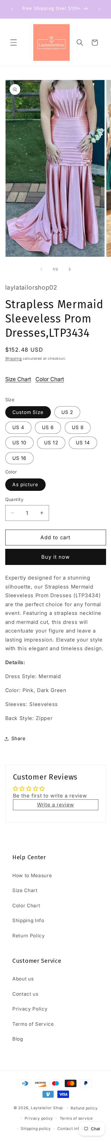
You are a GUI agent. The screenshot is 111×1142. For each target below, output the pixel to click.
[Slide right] (69, 269)
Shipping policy (36, 1128)
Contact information (77, 1128)
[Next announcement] (99, 9)
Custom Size (28, 412)
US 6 (48, 427)
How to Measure (32, 875)
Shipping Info (28, 920)
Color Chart (49, 379)
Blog (17, 1039)
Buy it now (55, 557)
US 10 (19, 443)
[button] (13, 42)
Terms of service (76, 1118)
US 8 (78, 427)
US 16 (19, 458)
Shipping (13, 358)
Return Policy (28, 936)
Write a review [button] (55, 805)
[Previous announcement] (12, 9)
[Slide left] (41, 269)
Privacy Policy (29, 1009)
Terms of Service (33, 1024)
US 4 (18, 427)
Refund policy (84, 1108)
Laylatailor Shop (47, 1108)
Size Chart (18, 379)
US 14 (83, 443)
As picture (25, 484)
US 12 (51, 443)
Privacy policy (39, 1118)
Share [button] (18, 738)
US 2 (67, 412)
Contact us (25, 994)
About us (23, 979)
